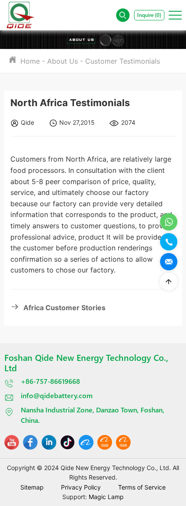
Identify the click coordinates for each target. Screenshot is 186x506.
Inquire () (149, 15)
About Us (62, 61)
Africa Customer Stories (64, 307)
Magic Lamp (106, 496)
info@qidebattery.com (57, 395)
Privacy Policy (81, 487)
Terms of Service (142, 487)
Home (30, 61)
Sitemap (32, 487)
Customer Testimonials (122, 61)
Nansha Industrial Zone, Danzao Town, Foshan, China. (92, 415)
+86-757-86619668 (50, 381)
